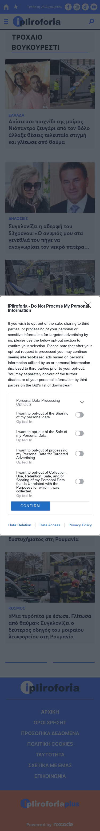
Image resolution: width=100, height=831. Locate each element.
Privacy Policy (80, 525)
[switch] (79, 415)
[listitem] (50, 402)
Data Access (49, 525)
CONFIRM (30, 506)
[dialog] (50, 415)
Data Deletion (19, 525)
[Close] (90, 306)
